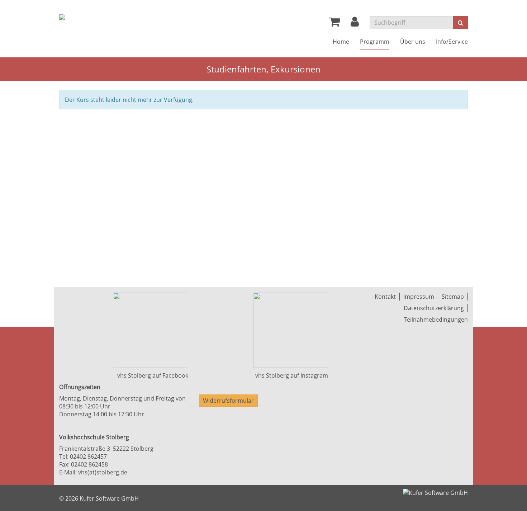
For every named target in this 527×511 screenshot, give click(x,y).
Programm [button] (374, 42)
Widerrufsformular (228, 400)
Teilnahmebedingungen (436, 319)
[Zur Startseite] (62, 17)
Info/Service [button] (452, 42)
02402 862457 (88, 456)
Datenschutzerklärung (434, 308)
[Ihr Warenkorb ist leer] (334, 24)
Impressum (418, 297)
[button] (355, 24)
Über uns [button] (412, 42)
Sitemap (453, 297)
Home (341, 42)
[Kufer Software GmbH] (435, 491)
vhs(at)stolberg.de (102, 472)
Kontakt (385, 297)
